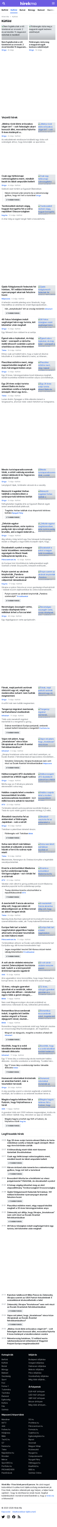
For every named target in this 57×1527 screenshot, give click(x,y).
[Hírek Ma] (28, 3)
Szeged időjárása (36, 1363)
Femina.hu (6, 1446)
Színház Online (34, 1473)
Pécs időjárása (34, 1373)
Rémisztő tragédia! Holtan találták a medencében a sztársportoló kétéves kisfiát (17, 494)
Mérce (4, 1459)
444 (3, 974)
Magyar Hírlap (34, 1446)
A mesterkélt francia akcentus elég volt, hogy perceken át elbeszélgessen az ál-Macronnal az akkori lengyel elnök (19, 907)
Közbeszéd (33, 1449)
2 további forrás (12, 200)
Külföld (14, 10)
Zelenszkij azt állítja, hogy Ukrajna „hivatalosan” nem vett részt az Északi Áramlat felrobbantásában (31, 1215)
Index (15, 1068)
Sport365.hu (7, 1463)
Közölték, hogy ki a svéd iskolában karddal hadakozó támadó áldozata (16, 1048)
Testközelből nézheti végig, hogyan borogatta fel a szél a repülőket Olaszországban (17, 209)
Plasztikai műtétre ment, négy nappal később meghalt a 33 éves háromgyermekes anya (17, 365)
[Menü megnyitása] (53, 3)
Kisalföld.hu (33, 1466)
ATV (3, 804)
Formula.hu (33, 1429)
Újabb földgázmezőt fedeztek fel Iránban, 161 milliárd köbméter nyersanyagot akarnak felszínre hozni (19, 290)
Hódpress (6, 1433)
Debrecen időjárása (37, 1366)
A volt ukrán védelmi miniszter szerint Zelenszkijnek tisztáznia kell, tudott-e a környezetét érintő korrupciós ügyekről (18, 966)
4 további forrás (12, 768)
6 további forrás (12, 600)
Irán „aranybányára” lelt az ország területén (24, 309)
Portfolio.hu (44, 728)
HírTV (4, 1423)
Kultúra (5, 1403)
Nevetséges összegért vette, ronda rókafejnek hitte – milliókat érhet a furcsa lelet (17, 609)
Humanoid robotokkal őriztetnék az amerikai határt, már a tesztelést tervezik (19, 1081)
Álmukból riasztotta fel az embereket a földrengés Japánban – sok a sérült (15, 819)
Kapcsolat (6, 1512)
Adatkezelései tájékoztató (24, 1512)
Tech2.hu (6, 1439)
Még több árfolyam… (37, 1405)
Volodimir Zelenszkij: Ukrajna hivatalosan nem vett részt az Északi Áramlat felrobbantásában (28, 762)
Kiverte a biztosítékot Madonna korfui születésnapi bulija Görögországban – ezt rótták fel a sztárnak (18, 872)
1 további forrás (12, 732)
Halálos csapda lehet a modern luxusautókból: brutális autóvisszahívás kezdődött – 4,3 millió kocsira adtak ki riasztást (19, 796)
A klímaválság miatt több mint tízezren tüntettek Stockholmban (26, 1151)
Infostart (48, 309)
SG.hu (31, 1419)
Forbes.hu (6, 1429)
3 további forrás (12, 956)
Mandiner (6, 1419)
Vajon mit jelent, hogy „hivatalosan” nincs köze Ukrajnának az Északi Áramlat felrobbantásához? (17, 742)
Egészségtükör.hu (36, 1436)
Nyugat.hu (33, 1453)
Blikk (31, 833)
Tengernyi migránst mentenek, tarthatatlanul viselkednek (18, 710)
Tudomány (6, 1389)
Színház (5, 1409)
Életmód (5, 1396)
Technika (6, 1393)
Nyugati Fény (17, 513)
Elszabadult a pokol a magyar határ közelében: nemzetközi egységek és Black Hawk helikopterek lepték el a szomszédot (17, 551)
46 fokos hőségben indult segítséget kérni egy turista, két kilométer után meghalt (19, 322)
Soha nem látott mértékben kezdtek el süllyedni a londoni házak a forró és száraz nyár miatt (17, 848)
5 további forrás (12, 1126)
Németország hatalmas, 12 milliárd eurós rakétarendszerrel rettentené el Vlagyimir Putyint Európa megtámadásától (27, 1341)
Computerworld (35, 1456)
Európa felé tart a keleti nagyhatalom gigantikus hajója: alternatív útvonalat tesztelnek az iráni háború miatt (18, 931)
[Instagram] (8, 1517)
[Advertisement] (28, 83)
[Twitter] (3, 1517)
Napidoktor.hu (8, 1453)
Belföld (5, 10)
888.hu (31, 1469)
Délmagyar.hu (34, 1463)
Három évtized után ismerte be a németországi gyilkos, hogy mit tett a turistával (26, 194)
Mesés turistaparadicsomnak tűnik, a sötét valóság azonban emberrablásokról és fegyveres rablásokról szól (18, 473)
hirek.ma (50, 1496)
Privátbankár (22, 596)
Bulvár (23, 10)
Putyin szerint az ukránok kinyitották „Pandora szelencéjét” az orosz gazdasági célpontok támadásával (19, 575)
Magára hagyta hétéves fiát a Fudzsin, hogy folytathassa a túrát (17, 1102)
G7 (3, 1443)
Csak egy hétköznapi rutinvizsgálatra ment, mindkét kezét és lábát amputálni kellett (18, 179)
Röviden (5, 1456)
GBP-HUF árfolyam (36, 1398)
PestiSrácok (7, 1473)
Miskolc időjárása (36, 1369)
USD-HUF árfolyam (36, 1395)
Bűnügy (31, 10)
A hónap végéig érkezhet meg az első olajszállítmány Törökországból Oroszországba (31, 1186)
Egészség (6, 1399)
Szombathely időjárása (38, 1376)
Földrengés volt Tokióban (16, 833)
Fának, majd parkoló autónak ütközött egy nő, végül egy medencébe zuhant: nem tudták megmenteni (18, 691)
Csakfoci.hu (33, 1433)
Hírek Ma (5, 16)
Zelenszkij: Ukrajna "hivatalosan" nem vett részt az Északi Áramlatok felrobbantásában (30, 1305)
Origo (4, 50)
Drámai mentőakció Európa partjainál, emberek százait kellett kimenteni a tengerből (26, 726)
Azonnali (32, 1443)
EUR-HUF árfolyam (36, 1391)
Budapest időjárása (36, 1359)
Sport (4, 1379)
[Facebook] (13, 1517)
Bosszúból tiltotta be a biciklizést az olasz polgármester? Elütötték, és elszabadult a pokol (31, 1179)
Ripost (31, 1439)
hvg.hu (4, 215)
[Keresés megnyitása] (4, 3)
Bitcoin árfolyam (35, 1401)
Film (3, 1406)
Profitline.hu (33, 1423)
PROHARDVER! (8, 1469)
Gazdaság (6, 1376)
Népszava (6, 299)
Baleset (41, 10)
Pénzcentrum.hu (9, 559)
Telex (4, 350)
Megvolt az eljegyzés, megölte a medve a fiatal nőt (28, 1033)
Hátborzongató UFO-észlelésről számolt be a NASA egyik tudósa (19, 775)
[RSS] (19, 1517)
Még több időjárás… (37, 1379)
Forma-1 (5, 1386)
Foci (3, 1383)
